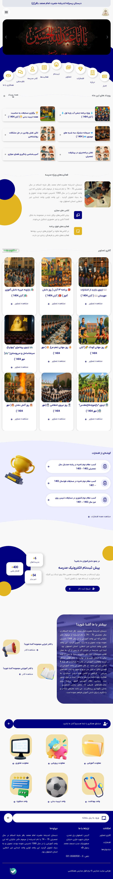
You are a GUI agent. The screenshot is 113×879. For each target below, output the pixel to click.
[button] (6, 12)
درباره (92, 82)
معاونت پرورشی (58, 763)
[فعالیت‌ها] (44, 67)
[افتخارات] (80, 69)
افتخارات (80, 78)
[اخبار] (105, 76)
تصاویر (68, 76)
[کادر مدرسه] (33, 69)
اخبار (105, 85)
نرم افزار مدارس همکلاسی (79, 871)
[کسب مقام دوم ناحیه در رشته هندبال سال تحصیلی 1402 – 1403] (104, 466)
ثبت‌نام (56, 74)
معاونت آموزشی (94, 763)
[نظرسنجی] (20, 72)
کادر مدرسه (32, 78)
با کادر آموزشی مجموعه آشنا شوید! (18, 668)
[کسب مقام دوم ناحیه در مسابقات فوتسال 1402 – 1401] (104, 483)
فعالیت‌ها (44, 77)
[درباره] (93, 73)
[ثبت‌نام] (56, 65)
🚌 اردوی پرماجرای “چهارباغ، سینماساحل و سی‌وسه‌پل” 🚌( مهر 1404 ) (19, 353)
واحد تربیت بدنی (58, 801)
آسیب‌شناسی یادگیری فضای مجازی (23, 154)
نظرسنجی (20, 81)
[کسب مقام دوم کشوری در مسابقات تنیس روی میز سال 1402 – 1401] (104, 500)
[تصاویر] (68, 67)
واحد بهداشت (94, 801)
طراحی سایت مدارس (102, 871)
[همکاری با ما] (8, 76)
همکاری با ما (8, 85)
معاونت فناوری (22, 763)
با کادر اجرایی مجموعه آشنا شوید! (38, 644)
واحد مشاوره (22, 801)
